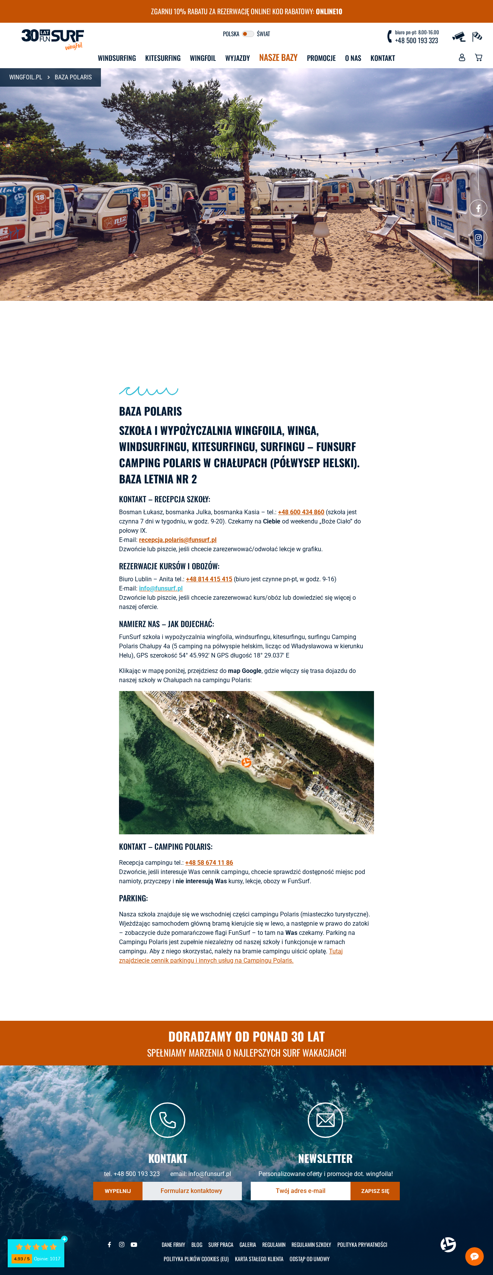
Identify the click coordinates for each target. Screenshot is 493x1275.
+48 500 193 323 (416, 40)
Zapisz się (375, 1191)
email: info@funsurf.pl (200, 1174)
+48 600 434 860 (301, 512)
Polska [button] (231, 33)
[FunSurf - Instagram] (122, 1244)
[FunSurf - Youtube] (134, 1244)
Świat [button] (263, 33)
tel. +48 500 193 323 (132, 1174)
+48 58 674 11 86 (209, 862)
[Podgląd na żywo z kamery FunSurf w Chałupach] (459, 35)
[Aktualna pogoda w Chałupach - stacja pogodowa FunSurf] (476, 35)
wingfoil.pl (25, 77)
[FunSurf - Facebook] (109, 1244)
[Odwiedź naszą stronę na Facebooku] (478, 208)
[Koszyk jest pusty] (478, 59)
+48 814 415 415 (209, 579)
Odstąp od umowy (310, 1259)
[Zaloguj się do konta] (462, 59)
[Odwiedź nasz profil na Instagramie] (478, 237)
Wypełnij (118, 1191)
